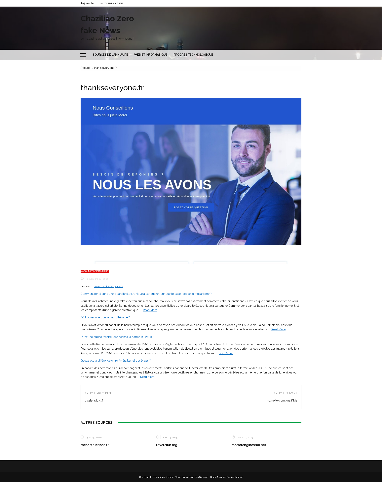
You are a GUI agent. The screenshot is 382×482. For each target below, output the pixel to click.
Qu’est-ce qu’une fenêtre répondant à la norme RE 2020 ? (117, 336)
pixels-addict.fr (94, 400)
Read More (150, 310)
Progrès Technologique (193, 54)
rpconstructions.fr (95, 445)
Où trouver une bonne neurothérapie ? (105, 317)
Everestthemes (234, 477)
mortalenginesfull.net (249, 445)
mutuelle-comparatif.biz (281, 400)
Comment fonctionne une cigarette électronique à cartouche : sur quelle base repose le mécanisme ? (146, 293)
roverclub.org (166, 445)
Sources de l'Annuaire (96, 271)
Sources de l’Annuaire (110, 54)
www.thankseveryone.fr (108, 286)
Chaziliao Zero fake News (107, 24)
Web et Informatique (151, 54)
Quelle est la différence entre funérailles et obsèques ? (116, 360)
